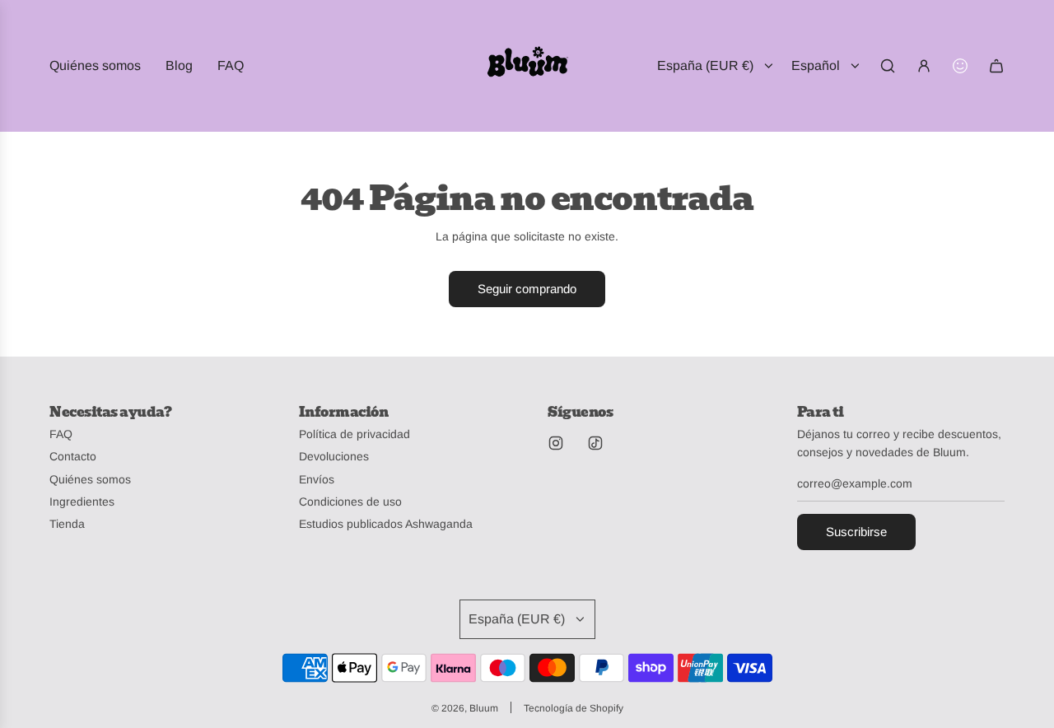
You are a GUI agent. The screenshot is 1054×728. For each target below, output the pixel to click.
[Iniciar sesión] (924, 66)
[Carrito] (996, 66)
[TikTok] (595, 443)
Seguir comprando (527, 289)
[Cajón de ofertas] (960, 66)
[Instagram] (556, 443)
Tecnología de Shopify (573, 708)
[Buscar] (888, 66)
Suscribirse (856, 532)
